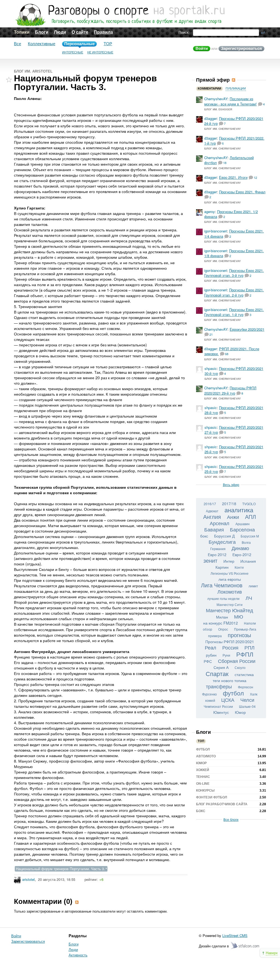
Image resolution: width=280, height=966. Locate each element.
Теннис (203, 777)
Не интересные (100, 52)
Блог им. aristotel (33, 71)
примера (215, 635)
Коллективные (41, 43)
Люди (60, 32)
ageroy (209, 211)
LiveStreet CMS (234, 935)
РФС (208, 661)
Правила (103, 32)
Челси (247, 699)
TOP (108, 43)
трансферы (219, 686)
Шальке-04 (247, 706)
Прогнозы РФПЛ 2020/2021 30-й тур (234, 371)
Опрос (223, 629)
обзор (207, 629)
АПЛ (250, 517)
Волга (246, 542)
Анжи (233, 516)
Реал (210, 647)
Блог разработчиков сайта (221, 804)
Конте (239, 567)
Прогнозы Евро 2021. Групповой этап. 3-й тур (234, 273)
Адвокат (212, 510)
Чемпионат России (218, 706)
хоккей (210, 700)
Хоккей (202, 770)
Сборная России (236, 660)
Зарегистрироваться (241, 48)
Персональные (79, 43)
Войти (202, 48)
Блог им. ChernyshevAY (222, 128)
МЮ (238, 616)
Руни (226, 655)
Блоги (41, 32)
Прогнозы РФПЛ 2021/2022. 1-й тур (234, 141)
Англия (212, 517)
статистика (244, 674)
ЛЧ (249, 597)
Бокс (200, 811)
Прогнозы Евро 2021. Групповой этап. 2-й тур (234, 292)
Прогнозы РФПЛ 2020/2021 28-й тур (234, 410)
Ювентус (221, 712)
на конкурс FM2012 (220, 623)
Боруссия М (250, 536)
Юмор (240, 712)
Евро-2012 (241, 554)
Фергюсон (245, 687)
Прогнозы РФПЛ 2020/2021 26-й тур (234, 449)
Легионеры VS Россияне (230, 573)
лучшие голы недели (223, 598)
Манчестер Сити (230, 604)
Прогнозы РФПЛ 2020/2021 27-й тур (234, 430)
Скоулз (240, 667)
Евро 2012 (217, 554)
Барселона (242, 529)
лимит (253, 585)
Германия (218, 548)
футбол (233, 693)
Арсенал (219, 523)
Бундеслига (222, 541)
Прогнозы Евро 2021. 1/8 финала (234, 253)
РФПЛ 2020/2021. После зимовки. (231, 351)
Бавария (214, 529)
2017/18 (229, 503)
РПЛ (249, 647)
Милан (222, 617)
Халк (253, 694)
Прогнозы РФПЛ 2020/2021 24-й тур (233, 121)
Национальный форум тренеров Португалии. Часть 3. (60, 868)
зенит (210, 560)
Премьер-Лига (245, 629)
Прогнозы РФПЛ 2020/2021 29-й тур (230, 390)
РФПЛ (244, 654)
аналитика (238, 509)
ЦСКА (227, 699)
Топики (22, 32)
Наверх (272, 952)
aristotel (28, 879)
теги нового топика (229, 680)
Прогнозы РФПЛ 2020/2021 (229, 641)
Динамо (240, 547)
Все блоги (230, 819)
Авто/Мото (206, 756)
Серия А (221, 667)
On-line (202, 784)
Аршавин (242, 523)
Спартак (217, 673)
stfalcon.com (245, 946)
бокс (204, 536)
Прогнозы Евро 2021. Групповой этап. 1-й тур (234, 312)
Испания (248, 561)
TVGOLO (249, 503)
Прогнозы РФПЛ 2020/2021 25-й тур (234, 469)
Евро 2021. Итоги (233, 177)
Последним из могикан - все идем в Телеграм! (230, 101)
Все (17, 43)
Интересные (72, 52)
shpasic (211, 368)
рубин (211, 655)
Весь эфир (231, 484)
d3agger (210, 118)
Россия (230, 647)
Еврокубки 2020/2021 (247, 329)
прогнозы (239, 635)
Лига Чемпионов (222, 585)
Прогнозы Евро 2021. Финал (242, 191)
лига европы (229, 579)
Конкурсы (205, 790)
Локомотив (229, 591)
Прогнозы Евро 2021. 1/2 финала (231, 214)
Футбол (203, 749)
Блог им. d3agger (218, 109)
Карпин (222, 567)
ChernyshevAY (216, 98)
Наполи (250, 623)
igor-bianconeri (215, 231)
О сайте (80, 32)
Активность (78, 955)
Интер (228, 561)
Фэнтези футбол (211, 797)
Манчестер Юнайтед (229, 610)
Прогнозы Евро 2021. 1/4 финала (234, 233)
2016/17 (210, 503)
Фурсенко (209, 694)
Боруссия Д (224, 536)
